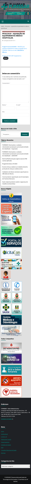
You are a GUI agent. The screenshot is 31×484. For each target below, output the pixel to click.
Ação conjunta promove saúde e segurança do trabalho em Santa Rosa (15, 182)
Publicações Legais (6, 439)
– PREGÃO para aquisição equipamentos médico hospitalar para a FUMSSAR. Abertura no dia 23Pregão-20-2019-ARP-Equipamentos (14, 51)
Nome (4, 105)
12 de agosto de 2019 (8, 40)
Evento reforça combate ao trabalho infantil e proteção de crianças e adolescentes (15, 167)
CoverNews (21, 479)
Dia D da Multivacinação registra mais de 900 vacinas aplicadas (14, 159)
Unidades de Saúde (6, 445)
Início (2, 431)
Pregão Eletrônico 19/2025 (9, 163)
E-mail (18, 105)
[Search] (28, 21)
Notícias (3, 453)
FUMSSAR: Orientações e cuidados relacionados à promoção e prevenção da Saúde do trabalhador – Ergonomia (15, 146)
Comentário (6, 83)
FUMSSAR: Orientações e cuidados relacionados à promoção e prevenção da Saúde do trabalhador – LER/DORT (15, 153)
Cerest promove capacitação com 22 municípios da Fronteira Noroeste (15, 177)
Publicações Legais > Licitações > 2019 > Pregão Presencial (13, 31)
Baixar (5, 58)
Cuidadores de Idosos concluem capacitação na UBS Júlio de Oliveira (15, 172)
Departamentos (5, 442)
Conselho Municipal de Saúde (8, 450)
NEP (2, 447)
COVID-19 (4, 437)
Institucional (4, 434)
